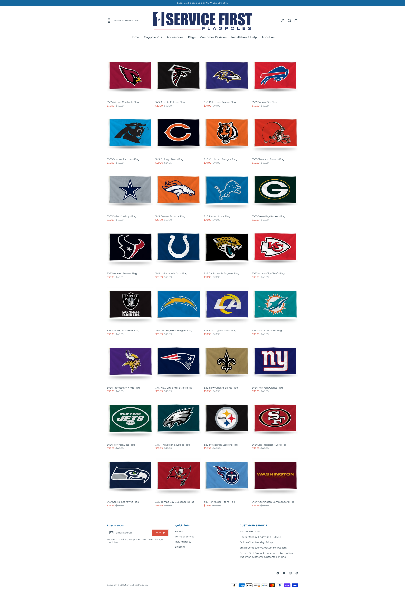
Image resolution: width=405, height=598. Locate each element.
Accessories (175, 37)
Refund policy (183, 541)
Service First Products (136, 585)
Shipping (180, 546)
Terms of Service (184, 536)
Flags (192, 37)
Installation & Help (244, 37)
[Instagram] (290, 573)
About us (268, 37)
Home (135, 37)
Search (179, 531)
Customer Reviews (213, 37)
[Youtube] (284, 573)
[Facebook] (278, 573)
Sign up (160, 532)
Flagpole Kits (153, 37)
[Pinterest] (297, 573)
